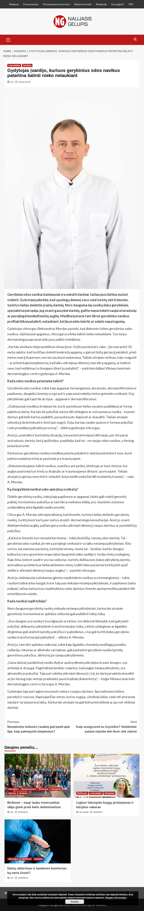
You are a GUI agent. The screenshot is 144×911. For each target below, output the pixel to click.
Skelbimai (26, 859)
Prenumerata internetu (56, 4)
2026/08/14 (23, 878)
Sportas (12, 793)
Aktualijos (13, 789)
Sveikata (27, 65)
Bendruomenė (29, 789)
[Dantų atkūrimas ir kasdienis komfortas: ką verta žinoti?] (37, 841)
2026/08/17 (98, 812)
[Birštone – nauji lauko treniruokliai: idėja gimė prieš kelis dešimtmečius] (37, 776)
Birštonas (43, 789)
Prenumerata (30, 4)
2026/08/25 (23, 812)
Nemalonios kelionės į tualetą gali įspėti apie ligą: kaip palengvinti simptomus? (38, 726)
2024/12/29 (24, 82)
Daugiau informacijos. (116, 897)
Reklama (14, 4)
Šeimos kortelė (83, 4)
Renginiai (56, 789)
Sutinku (75, 901)
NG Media (83, 812)
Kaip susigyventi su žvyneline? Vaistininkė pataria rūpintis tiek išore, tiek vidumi (106, 726)
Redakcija (101, 4)
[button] (8, 39)
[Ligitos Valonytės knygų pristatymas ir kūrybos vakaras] (107, 776)
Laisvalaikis (14, 65)
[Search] (135, 39)
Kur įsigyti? (117, 4)
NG (12, 82)
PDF (130, 4)
